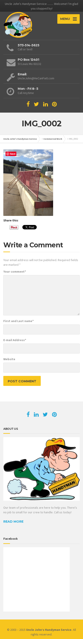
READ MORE (13, 522)
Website (9, 359)
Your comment (14, 272)
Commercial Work (52, 138)
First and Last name (18, 321)
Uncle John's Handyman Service (20, 138)
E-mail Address (14, 340)
